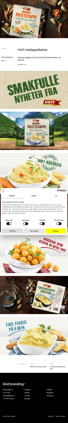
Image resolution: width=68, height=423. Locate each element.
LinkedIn (49, 390)
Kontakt (27, 399)
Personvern (51, 416)
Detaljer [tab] (34, 196)
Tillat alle (55, 231)
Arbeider (28, 390)
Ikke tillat (12, 231)
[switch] (25, 223)
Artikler (27, 393)
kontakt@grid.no (8, 396)
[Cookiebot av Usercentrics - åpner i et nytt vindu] (58, 190)
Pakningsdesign (7, 57)
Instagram (49, 393)
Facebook (49, 396)
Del (2, 61)
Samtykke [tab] (12, 196)
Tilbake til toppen (60, 416)
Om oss (27, 396)
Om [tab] (56, 196)
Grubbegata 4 (8, 390)
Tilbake (4, 49)
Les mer (20, 64)
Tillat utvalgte (34, 231)
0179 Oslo (6, 393)
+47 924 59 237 (8, 399)
